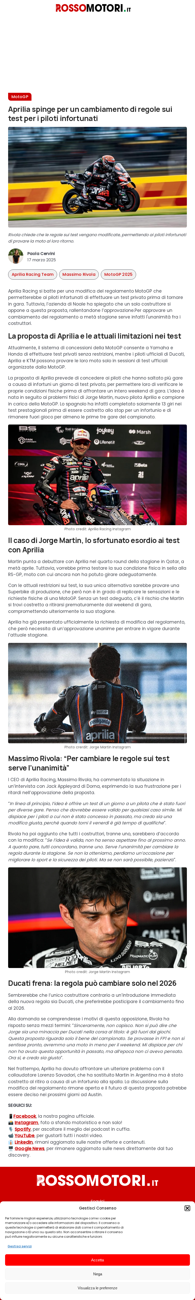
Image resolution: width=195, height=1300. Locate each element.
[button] (187, 1208)
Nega (97, 1274)
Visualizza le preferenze (97, 1288)
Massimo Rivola (78, 274)
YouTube (25, 1135)
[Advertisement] (97, 57)
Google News (29, 1148)
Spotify (23, 1129)
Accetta (97, 1260)
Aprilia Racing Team (33, 274)
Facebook (24, 1116)
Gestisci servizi (20, 1246)
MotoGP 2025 (118, 274)
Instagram (26, 1123)
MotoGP (19, 97)
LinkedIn (24, 1142)
